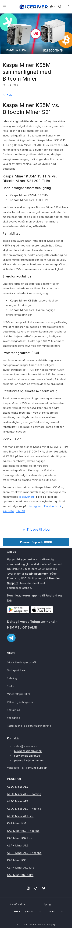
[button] (4, 7)
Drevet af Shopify (46, 924)
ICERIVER (31, 924)
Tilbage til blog (38, 529)
